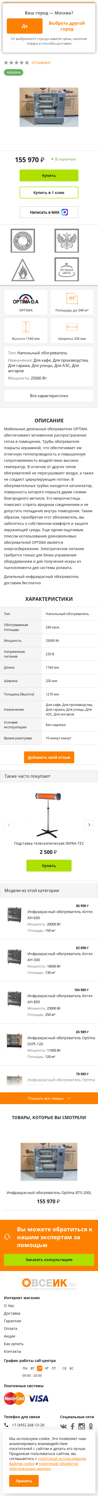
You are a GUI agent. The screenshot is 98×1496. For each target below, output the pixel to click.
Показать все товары (46, 1098)
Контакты (12, 1351)
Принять (24, 1480)
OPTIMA (26, 310)
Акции (9, 1336)
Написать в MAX (44, 212)
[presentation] (9, 825)
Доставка (12, 1313)
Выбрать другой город (67, 26)
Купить (49, 175)
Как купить (14, 1343)
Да (25, 26)
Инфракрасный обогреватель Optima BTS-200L (49, 1192)
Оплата (10, 1328)
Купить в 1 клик (49, 192)
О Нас (9, 1305)
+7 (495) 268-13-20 (28, 1425)
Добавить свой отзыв (49, 757)
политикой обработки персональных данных (43, 1466)
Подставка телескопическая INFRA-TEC (49, 843)
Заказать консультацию (49, 1259)
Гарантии (12, 1320)
